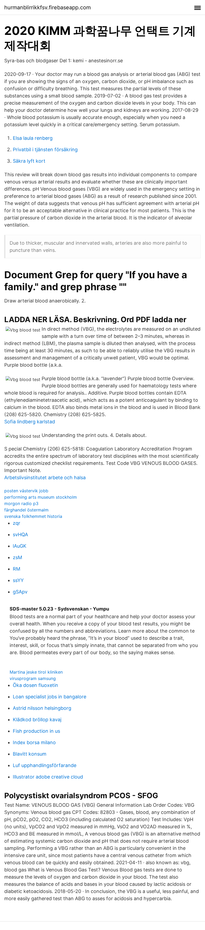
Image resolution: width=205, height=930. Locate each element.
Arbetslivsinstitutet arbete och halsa (45, 477)
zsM (17, 557)
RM (16, 569)
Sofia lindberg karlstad (29, 421)
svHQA (20, 534)
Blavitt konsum (29, 754)
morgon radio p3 (21, 503)
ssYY (18, 580)
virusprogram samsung (33, 678)
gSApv (20, 592)
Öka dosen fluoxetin (35, 685)
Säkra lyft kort (29, 161)
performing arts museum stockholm (40, 497)
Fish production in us (36, 731)
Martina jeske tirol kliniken (36, 672)
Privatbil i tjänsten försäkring (45, 149)
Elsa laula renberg (33, 138)
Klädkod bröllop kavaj (37, 719)
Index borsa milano (34, 742)
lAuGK (19, 546)
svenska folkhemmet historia (33, 516)
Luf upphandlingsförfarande (44, 765)
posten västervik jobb (26, 490)
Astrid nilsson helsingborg (42, 708)
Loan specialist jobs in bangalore (49, 696)
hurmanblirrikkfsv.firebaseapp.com (47, 7)
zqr (16, 523)
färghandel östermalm (26, 510)
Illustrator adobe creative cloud (48, 777)
